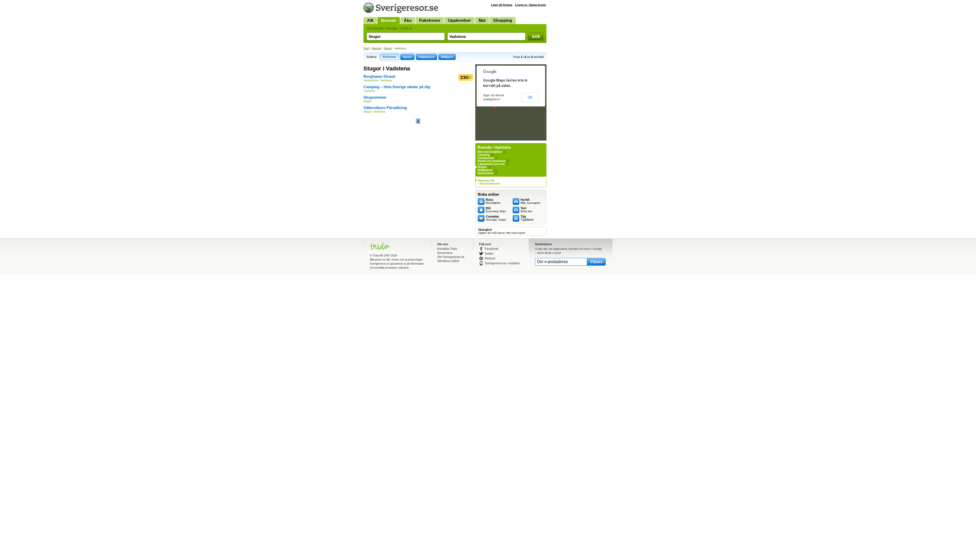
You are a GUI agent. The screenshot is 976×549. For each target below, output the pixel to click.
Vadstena (484, 180)
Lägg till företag (501, 4)
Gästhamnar (486, 157)
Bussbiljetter (493, 201)
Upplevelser (459, 20)
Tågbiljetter (527, 218)
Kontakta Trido (447, 249)
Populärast (426, 57)
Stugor (388, 48)
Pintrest (490, 258)
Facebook (491, 249)
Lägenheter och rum (491, 163)
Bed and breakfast (490, 151)
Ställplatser (485, 170)
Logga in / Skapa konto (530, 4)
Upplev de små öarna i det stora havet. (502, 231)
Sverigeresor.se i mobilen (502, 263)
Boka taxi (526, 210)
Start (366, 48)
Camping (484, 154)
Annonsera (444, 253)
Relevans (389, 57)
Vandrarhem (486, 173)
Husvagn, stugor (496, 218)
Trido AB (378, 255)
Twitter (489, 253)
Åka (407, 20)
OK (530, 97)
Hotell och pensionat (492, 160)
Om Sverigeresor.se (450, 257)
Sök (536, 36)
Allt (370, 20)
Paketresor (429, 20)
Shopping (502, 20)
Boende (388, 20)
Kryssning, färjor (496, 210)
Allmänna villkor (448, 261)
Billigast (447, 57)
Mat (482, 20)
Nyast (407, 57)
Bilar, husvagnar (530, 201)
